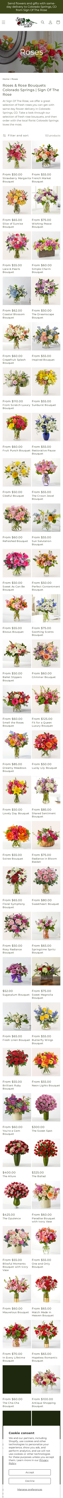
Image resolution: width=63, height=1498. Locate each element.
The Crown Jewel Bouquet (43, 497)
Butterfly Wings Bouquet (42, 1041)
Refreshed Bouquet (15, 541)
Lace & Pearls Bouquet (11, 270)
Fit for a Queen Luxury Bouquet (42, 724)
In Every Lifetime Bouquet (14, 1359)
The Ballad (39, 1176)
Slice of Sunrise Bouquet (13, 225)
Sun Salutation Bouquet (41, 543)
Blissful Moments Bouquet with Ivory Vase (15, 1267)
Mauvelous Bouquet (16, 1312)
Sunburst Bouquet (44, 405)
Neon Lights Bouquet (46, 1085)
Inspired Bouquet (43, 359)
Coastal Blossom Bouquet (14, 316)
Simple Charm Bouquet (41, 270)
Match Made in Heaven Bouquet (43, 1314)
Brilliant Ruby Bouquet (12, 1087)
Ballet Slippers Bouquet (12, 679)
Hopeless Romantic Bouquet (44, 1359)
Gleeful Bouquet (13, 495)
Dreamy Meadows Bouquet (14, 769)
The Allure (9, 1176)
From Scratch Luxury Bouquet (16, 406)
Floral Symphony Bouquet (14, 905)
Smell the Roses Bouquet (13, 724)
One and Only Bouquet (41, 1265)
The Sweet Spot (42, 1130)
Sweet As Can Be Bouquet (14, 588)
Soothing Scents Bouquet (43, 633)
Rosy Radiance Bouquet (12, 951)
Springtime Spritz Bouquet (43, 951)
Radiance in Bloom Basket (44, 860)
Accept (30, 1472)
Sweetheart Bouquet (45, 904)
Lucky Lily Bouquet (44, 767)
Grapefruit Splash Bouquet (14, 361)
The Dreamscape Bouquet (43, 316)
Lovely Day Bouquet (16, 813)
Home (6, 79)
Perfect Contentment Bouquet (46, 588)
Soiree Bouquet (13, 858)
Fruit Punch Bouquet (16, 450)
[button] (43, 22)
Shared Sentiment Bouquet (44, 815)
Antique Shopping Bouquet (44, 1404)
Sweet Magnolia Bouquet (42, 996)
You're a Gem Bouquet (11, 1132)
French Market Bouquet (41, 180)
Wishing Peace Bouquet (42, 225)
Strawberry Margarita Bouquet (17, 180)
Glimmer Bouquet (44, 677)
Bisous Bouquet (13, 631)
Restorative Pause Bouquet (43, 452)
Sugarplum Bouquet (16, 994)
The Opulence (12, 1218)
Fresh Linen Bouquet (16, 1040)
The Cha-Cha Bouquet (11, 1404)
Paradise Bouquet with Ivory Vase (43, 1220)
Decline (29, 1480)
